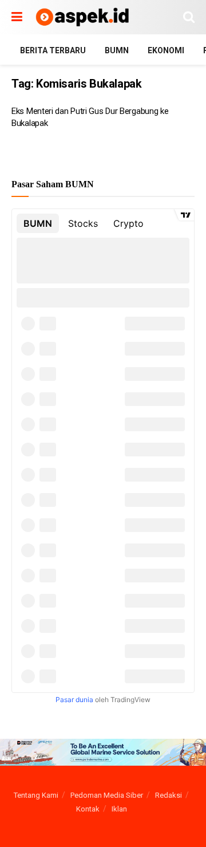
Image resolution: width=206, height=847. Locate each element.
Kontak (88, 809)
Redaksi (168, 795)
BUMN (117, 50)
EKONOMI (166, 50)
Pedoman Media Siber (106, 795)
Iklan (119, 809)
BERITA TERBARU (53, 50)
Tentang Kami (36, 795)
